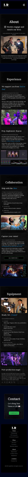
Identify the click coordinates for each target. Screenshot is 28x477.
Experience (14, 451)
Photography (14, 435)
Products (14, 444)
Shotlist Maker (14, 446)
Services (14, 442)
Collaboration (14, 453)
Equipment (14, 455)
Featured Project (14, 437)
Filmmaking (14, 433)
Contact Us (14, 461)
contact (14, 413)
